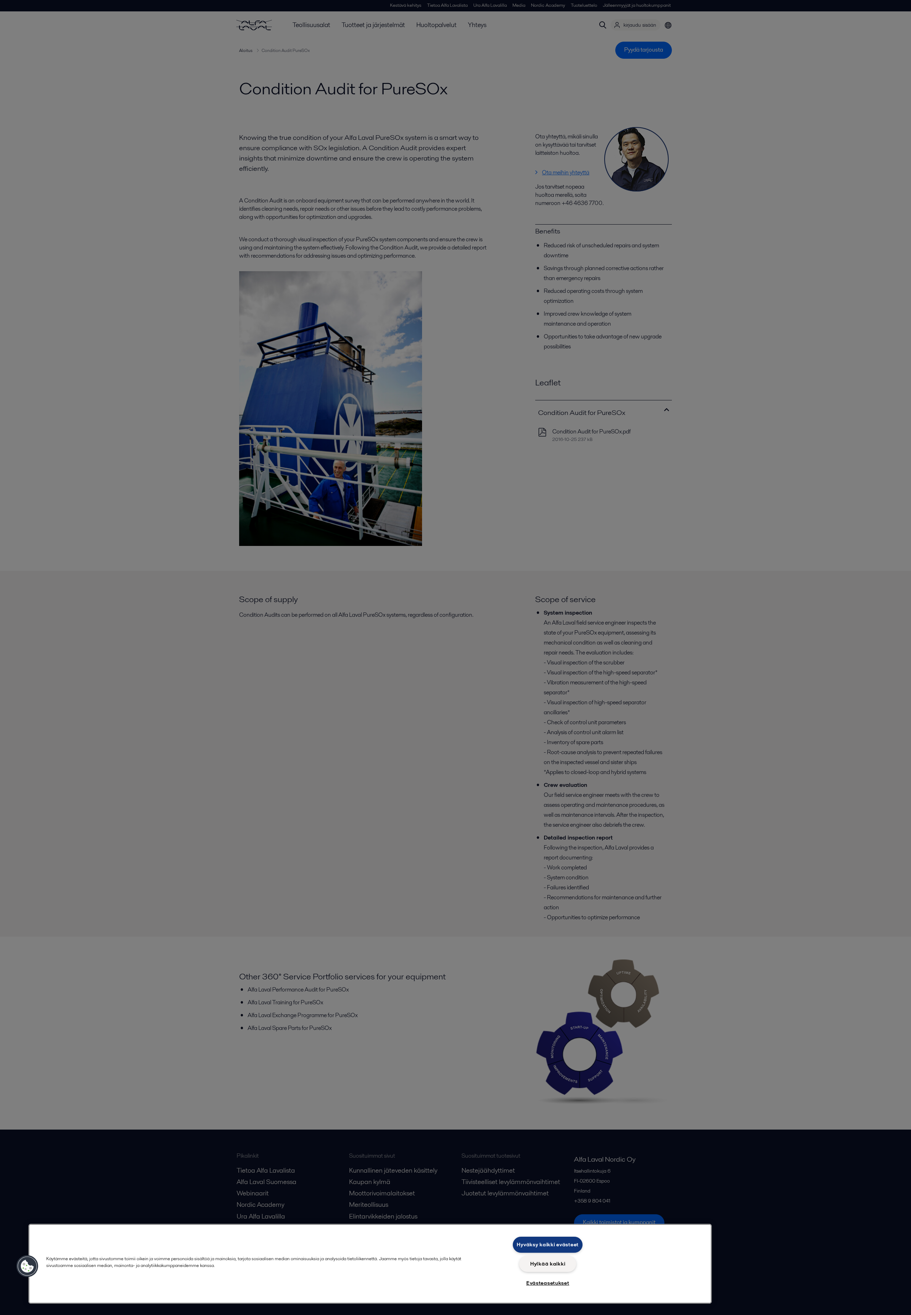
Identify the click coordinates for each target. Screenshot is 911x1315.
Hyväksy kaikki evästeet (548, 1244)
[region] (370, 1264)
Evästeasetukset (547, 1283)
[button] (27, 1266)
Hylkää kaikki (547, 1263)
